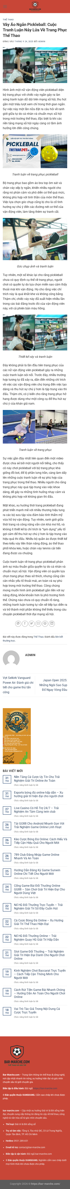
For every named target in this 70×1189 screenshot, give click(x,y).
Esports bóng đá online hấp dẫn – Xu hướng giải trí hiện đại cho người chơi (38, 794)
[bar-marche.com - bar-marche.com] (35, 6)
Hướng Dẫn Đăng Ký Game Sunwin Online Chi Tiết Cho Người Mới (37, 872)
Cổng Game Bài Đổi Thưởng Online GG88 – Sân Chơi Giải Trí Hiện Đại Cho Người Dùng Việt (39, 889)
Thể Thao (8, 19)
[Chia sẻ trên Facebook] (25, 624)
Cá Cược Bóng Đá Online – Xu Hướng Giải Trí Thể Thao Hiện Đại (38, 922)
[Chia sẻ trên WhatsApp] (18, 624)
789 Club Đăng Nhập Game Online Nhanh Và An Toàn (36, 856)
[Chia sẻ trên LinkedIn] (52, 624)
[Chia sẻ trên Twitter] (32, 624)
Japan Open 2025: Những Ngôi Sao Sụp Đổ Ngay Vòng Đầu (53, 685)
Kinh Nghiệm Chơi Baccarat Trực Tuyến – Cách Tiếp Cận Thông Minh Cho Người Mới (40, 974)
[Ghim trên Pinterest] (45, 624)
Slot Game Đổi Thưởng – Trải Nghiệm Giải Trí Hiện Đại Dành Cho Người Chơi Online (39, 955)
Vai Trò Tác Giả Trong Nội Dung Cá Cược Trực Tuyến (37, 1010)
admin (41, 41)
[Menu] (5, 6)
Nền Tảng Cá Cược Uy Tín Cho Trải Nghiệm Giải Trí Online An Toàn (37, 778)
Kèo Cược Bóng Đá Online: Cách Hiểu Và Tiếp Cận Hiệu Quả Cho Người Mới (40, 841)
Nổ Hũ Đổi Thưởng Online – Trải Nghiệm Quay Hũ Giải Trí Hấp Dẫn (36, 937)
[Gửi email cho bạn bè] (38, 624)
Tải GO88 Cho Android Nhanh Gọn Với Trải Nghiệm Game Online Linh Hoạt (39, 825)
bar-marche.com (43, 1154)
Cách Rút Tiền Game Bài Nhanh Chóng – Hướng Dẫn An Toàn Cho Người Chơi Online (39, 993)
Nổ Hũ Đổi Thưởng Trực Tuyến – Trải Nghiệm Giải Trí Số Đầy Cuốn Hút (38, 906)
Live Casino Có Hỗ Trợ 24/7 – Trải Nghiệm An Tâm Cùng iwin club (36, 809)
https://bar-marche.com (45, 1088)
